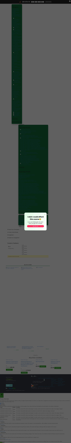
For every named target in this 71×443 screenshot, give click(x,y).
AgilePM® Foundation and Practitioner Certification (16, 15)
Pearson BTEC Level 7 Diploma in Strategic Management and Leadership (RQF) (17, 42)
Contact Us (20, 217)
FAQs (19, 218)
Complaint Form (60, 382)
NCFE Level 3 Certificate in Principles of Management (16, 24)
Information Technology (16, 94)
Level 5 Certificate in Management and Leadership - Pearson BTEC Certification (16, 45)
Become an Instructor (22, 221)
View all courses (14, 97)
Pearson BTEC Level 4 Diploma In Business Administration (29, 142)
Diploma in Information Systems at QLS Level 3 (11, 347)
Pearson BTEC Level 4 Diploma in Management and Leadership (30, 143)
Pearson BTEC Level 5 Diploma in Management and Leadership (30, 146)
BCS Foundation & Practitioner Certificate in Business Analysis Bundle (31, 137)
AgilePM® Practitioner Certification (15, 13)
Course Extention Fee (61, 384)
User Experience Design (16, 81)
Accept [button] (1, 442)
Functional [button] (1, 420)
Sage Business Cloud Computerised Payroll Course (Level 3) (29, 160)
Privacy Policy (21, 224)
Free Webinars (53, 380)
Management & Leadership (16, 30)
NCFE (20, 194)
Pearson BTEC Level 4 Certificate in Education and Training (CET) (30, 140)
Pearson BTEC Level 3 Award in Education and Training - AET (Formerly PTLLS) (16, 75)
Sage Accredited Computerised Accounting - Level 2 (16, 64)
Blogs (20, 222)
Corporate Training (22, 219)
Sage (21, 199)
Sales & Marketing (15, 96)
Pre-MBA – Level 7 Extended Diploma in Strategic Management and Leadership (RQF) (16, 33)
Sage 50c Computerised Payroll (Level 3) (15, 59)
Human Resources (15, 92)
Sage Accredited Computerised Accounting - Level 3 (16, 67)
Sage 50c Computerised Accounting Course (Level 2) (28, 156)
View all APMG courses (22, 177)
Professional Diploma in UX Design (25, 164)
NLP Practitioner (40, 346)
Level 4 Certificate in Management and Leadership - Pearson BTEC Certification (16, 48)
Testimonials (60, 380)
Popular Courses (54, 379)
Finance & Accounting (15, 90)
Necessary (2, 403)
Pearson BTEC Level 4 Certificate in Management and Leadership (30, 141)
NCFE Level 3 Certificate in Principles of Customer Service (29, 153)
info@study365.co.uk (41, 386)
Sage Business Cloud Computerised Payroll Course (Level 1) (29, 158)
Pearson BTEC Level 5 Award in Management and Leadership (29, 144)
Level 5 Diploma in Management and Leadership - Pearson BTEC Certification (16, 36)
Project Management (47, 378)
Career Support (21, 220)
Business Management (15, 19)
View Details (9, 369)
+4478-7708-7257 (48, 386)
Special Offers (60, 378)
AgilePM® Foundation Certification (15, 11)
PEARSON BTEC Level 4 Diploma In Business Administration (15, 21)
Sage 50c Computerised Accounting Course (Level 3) (28, 157)
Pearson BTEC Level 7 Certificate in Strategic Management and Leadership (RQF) (32, 147)
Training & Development (16, 72)
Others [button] (1, 434)
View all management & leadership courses (15, 51)
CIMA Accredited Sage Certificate (25, 161)
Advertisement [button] (2, 431)
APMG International (23, 173)
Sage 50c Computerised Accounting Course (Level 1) (28, 155)
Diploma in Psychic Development (55, 362)
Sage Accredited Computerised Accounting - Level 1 (16, 61)
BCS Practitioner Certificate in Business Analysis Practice (29, 136)
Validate (8, 385)
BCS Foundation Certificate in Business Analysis (27, 135)
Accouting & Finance (15, 53)
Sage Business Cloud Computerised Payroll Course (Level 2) (29, 159)
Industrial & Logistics (15, 93)
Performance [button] (2, 424)
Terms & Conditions (22, 223)
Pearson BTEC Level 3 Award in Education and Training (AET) (29, 139)
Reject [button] (3, 442)
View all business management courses (15, 26)
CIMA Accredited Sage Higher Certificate (26, 162)
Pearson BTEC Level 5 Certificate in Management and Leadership (30, 145)
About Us (20, 216)
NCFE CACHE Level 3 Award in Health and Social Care (28, 152)
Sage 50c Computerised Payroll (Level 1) (15, 55)
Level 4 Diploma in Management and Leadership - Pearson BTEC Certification (16, 39)
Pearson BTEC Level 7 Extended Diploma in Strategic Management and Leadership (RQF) (34, 149)
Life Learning (14, 95)
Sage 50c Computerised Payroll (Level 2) (15, 57)
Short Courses (14, 85)
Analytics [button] (1, 427)
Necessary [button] (2, 402)
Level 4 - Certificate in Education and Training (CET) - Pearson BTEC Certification (16, 77)
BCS (20, 178)
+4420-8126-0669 (41, 378)
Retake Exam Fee (61, 385)
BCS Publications (60, 379)
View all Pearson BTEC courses (25, 150)
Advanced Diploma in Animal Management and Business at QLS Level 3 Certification (28, 347)
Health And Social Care (15, 91)
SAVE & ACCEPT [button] (2, 438)
